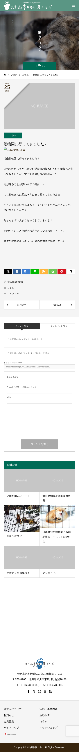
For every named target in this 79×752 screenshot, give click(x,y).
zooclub (19, 282)
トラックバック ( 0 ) (57, 326)
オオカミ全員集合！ (18, 572)
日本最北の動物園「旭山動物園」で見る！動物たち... (56, 537)
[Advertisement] (39, 614)
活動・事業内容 (49, 709)
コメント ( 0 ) (21, 326)
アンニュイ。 (50, 572)
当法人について (13, 709)
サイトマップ (11, 727)
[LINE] (34, 271)
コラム (13, 135)
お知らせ (9, 715)
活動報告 (45, 715)
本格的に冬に (14, 535)
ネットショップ (49, 727)
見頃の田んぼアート (18, 495)
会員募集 (9, 721)
